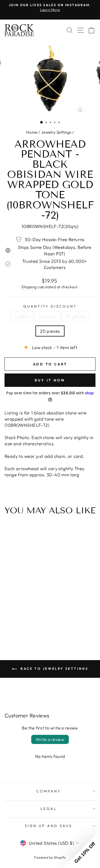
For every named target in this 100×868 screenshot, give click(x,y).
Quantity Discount (50, 306)
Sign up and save (49, 826)
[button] (81, 849)
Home (32, 132)
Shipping (29, 287)
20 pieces (50, 331)
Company (48, 791)
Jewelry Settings (56, 132)
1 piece (22, 316)
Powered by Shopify (50, 857)
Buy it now (50, 380)
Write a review (50, 739)
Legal (49, 808)
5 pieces (47, 316)
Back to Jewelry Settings (54, 669)
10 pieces (75, 316)
